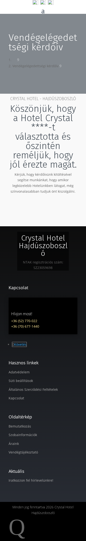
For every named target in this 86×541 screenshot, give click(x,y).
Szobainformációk (23, 435)
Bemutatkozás (20, 426)
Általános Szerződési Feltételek (33, 389)
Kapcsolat (16, 398)
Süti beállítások (21, 380)
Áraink (14, 443)
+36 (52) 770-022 (24, 321)
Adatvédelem (19, 372)
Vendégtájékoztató (23, 452)
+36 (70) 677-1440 (25, 326)
